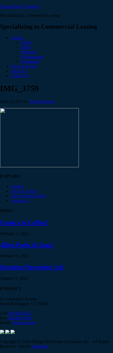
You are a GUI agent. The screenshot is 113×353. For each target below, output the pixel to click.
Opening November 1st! (32, 267)
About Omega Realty (28, 196)
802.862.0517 (20, 313)
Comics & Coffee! (24, 222)
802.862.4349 (20, 318)
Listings (17, 186)
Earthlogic (40, 346)
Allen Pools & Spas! (26, 244)
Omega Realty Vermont (19, 6)
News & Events (24, 191)
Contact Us (20, 200)
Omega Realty (24, 322)
